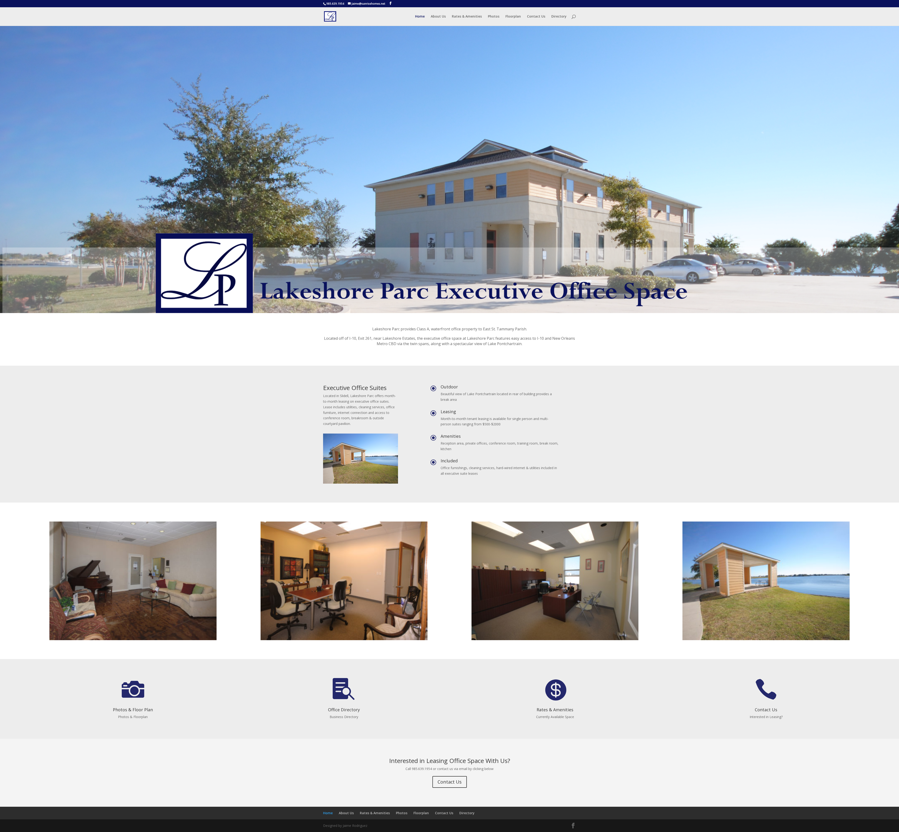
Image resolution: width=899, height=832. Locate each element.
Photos (493, 16)
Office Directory (344, 709)
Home (420, 16)
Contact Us (536, 16)
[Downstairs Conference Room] (344, 639)
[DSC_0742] (555, 639)
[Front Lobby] (132, 639)
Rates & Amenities (467, 16)
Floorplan (513, 16)
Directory (559, 16)
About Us (438, 16)
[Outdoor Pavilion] (765, 639)
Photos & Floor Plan (133, 709)
